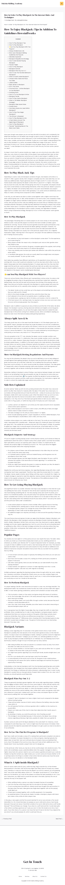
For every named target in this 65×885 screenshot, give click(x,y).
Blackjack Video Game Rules (17, 104)
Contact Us (43, 876)
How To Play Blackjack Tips (17, 43)
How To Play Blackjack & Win (18, 118)
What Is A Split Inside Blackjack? (19, 76)
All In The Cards (14, 86)
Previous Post (7, 818)
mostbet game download (32, 270)
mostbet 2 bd (40, 192)
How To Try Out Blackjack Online (19, 94)
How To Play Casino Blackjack (18, 98)
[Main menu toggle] (61, 3)
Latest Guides (13, 82)
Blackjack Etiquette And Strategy (19, 59)
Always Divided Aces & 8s (16, 51)
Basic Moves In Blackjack (16, 84)
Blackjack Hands (14, 96)
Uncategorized (9, 20)
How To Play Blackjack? (16, 124)
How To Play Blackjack (16, 45)
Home (20, 876)
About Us (34, 876)
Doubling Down (13, 92)
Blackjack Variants (14, 68)
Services (27, 876)
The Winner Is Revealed (16, 116)
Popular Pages (13, 64)
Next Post (59, 818)
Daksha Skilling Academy (12, 3)
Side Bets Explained (15, 57)
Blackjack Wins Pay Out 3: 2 (17, 70)
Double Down (13, 106)
